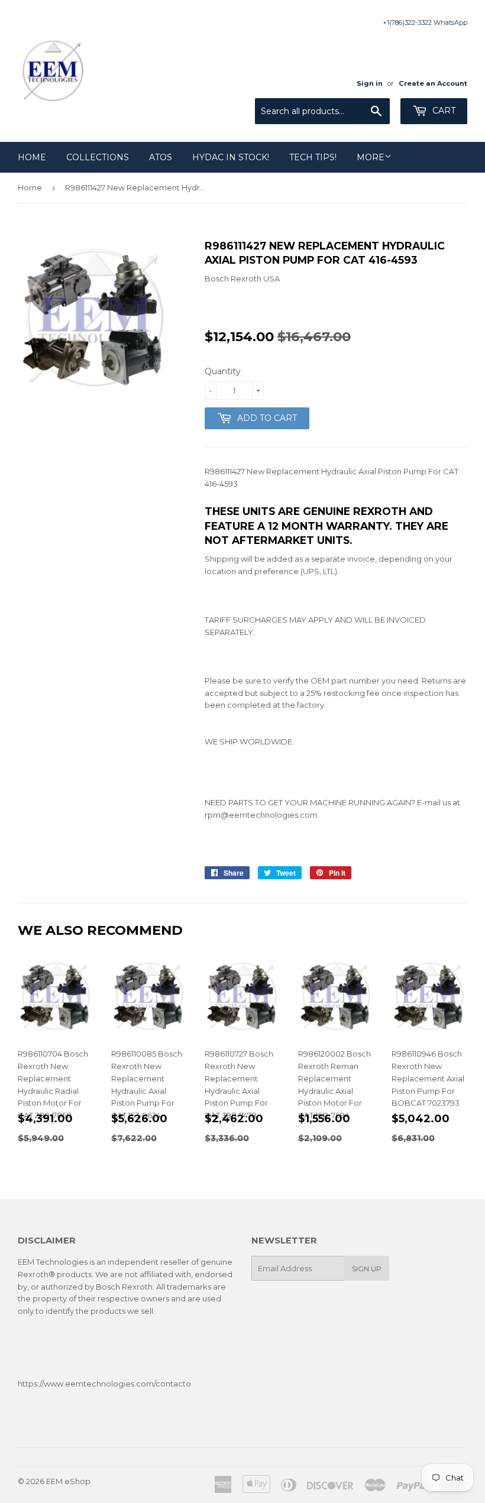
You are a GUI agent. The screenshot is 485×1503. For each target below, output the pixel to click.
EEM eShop (68, 1481)
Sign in (370, 83)
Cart (442, 110)
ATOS (160, 157)
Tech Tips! (313, 157)
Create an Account (433, 83)
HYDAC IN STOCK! (230, 157)
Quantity (223, 371)
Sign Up (366, 1268)
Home (32, 157)
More (370, 157)
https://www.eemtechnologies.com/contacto (104, 1383)
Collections (97, 157)
